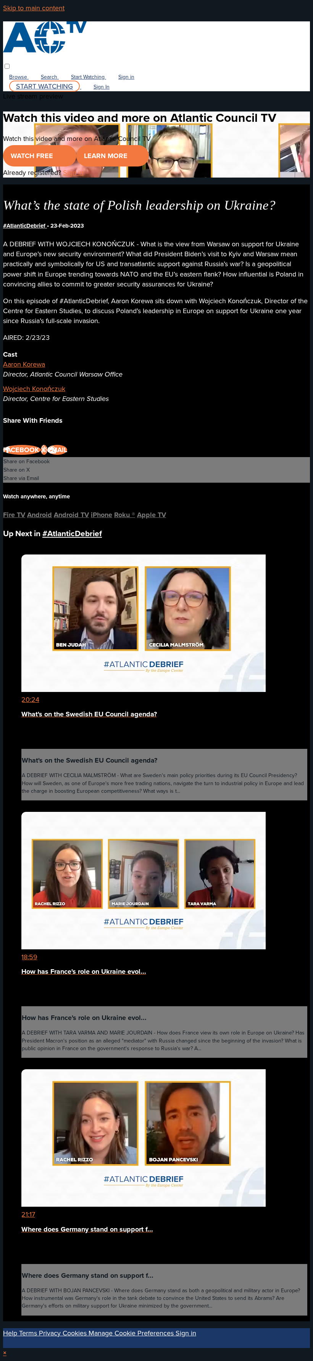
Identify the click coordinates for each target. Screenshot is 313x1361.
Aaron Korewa (24, 364)
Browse (19, 77)
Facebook (22, 450)
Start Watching (88, 77)
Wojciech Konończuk (34, 388)
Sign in (126, 77)
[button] (7, 66)
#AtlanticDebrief (25, 225)
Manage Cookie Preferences (132, 1333)
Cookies (76, 1333)
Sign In (102, 87)
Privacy (51, 1333)
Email (57, 450)
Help (11, 1333)
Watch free (33, 156)
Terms (29, 1333)
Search (50, 77)
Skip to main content (34, 8)
